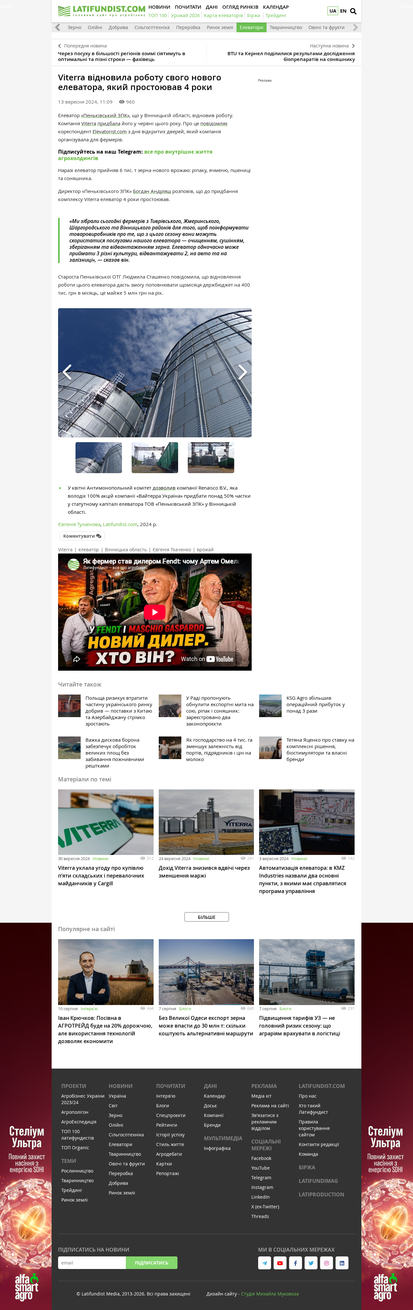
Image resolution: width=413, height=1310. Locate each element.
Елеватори (251, 27)
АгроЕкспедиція (78, 1122)
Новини (100, 858)
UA (332, 10)
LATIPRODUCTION (321, 1194)
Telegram (261, 1177)
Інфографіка (217, 1148)
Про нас (308, 1096)
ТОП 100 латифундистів (77, 1134)
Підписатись (151, 1263)
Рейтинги (166, 1125)
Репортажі (167, 1173)
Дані (210, 1086)
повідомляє (213, 123)
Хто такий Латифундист (313, 1108)
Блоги (185, 1008)
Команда (308, 1154)
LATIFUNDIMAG (318, 1180)
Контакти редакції (319, 1144)
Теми (68, 1160)
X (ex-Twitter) (265, 1206)
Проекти (73, 1086)
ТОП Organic (75, 1147)
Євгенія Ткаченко (172, 549)
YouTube (260, 1168)
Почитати (170, 1086)
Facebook (261, 1158)
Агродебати (169, 1154)
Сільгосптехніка (152, 27)
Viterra (65, 549)
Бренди (212, 1125)
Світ (113, 1105)
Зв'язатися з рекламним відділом (264, 1121)
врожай (205, 549)
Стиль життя (170, 1144)
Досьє (210, 1105)
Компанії (214, 1115)
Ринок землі (220, 27)
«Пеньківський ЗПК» (105, 115)
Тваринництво (286, 27)
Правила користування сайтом (314, 1128)
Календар (215, 1096)
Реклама (264, 1086)
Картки (164, 1164)
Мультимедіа (223, 1138)
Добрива (118, 27)
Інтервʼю (89, 1008)
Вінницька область (126, 549)
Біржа (307, 1167)
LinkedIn (260, 1197)
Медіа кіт (261, 1096)
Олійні (95, 27)
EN (343, 10)
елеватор (88, 549)
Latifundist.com (322, 1086)
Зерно (74, 27)
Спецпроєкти (171, 1115)
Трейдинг (71, 1190)
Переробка (188, 27)
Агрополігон (74, 1112)
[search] (353, 11)
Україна (117, 1096)
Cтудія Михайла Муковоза (270, 1294)
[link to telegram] (264, 1262)
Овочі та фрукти (326, 27)
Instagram (262, 1187)
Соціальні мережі (266, 1145)
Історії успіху (170, 1135)
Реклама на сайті (270, 1105)
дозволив (164, 487)
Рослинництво (77, 1171)
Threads (260, 1216)
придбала (108, 123)
